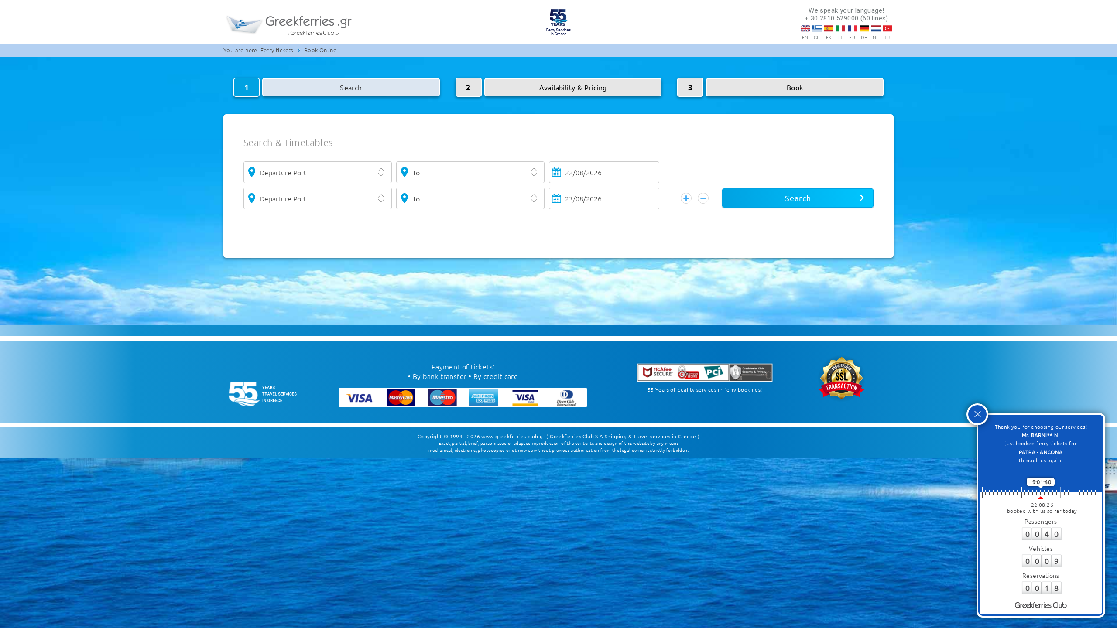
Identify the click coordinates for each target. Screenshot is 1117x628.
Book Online (320, 50)
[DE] (864, 28)
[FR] (852, 28)
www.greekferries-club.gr (513, 436)
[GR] (817, 28)
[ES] (829, 28)
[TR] (888, 28)
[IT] (840, 28)
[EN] (805, 28)
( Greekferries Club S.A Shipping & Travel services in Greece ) (622, 436)
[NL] (876, 28)
